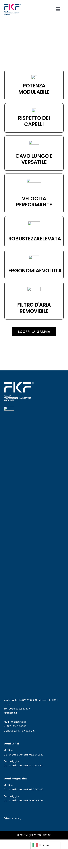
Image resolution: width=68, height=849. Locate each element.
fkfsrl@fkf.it (10, 713)
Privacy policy (12, 818)
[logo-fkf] (12, 5)
